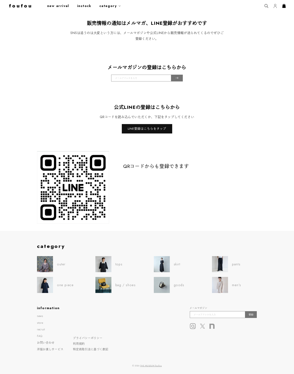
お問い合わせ (46, 343)
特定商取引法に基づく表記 (90, 349)
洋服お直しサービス (50, 349)
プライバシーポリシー (87, 338)
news (40, 316)
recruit (41, 329)
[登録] (177, 78)
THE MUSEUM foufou (151, 365)
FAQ (39, 336)
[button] (110, 6)
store (40, 323)
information (48, 308)
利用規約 (79, 344)
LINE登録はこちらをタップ (147, 128)
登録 (251, 314)
